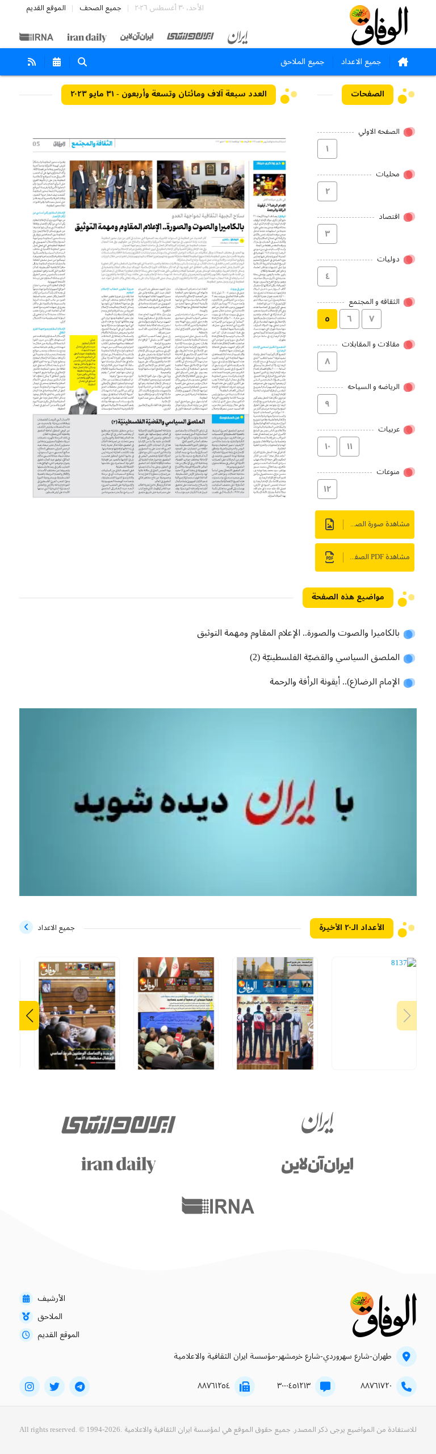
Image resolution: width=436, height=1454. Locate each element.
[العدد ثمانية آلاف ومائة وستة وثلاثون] (275, 1017)
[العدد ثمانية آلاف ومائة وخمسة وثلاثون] (176, 1017)
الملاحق (49, 1317)
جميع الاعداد (361, 62)
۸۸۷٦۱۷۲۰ (376, 1386)
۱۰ (327, 446)
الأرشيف (51, 1298)
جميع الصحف (100, 8)
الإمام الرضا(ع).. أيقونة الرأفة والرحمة (335, 682)
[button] (29, 1015)
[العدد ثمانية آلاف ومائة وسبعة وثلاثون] (403, 963)
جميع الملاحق (302, 62)
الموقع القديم (46, 8)
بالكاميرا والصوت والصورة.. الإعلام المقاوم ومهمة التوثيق (298, 633)
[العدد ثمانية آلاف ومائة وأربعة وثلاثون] (77, 1017)
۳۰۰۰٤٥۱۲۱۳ (294, 1386)
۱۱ (350, 446)
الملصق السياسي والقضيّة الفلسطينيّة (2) (325, 657)
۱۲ (327, 489)
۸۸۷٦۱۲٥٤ (214, 1386)
